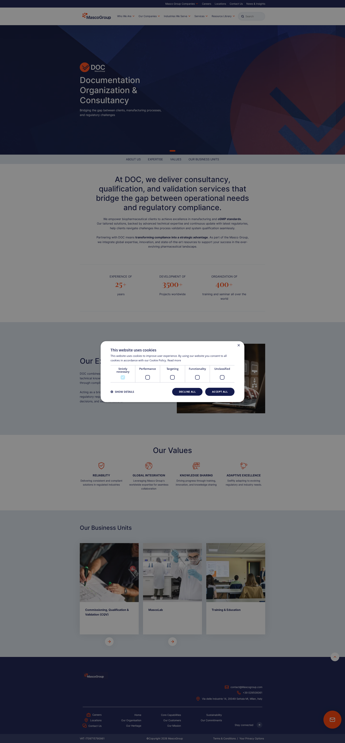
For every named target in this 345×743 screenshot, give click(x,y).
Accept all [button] (220, 391)
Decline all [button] (187, 391)
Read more (174, 360)
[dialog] (172, 371)
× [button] (238, 345)
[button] (122, 392)
